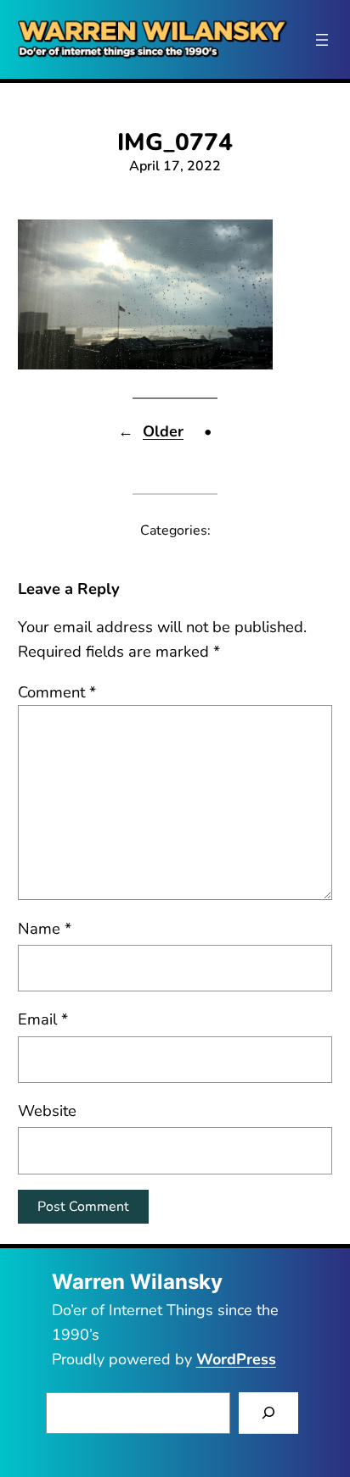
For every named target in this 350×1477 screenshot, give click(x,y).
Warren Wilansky (137, 1281)
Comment (57, 691)
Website (47, 1110)
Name (44, 928)
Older (163, 431)
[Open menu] (322, 40)
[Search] (269, 1413)
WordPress (236, 1359)
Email (43, 1019)
